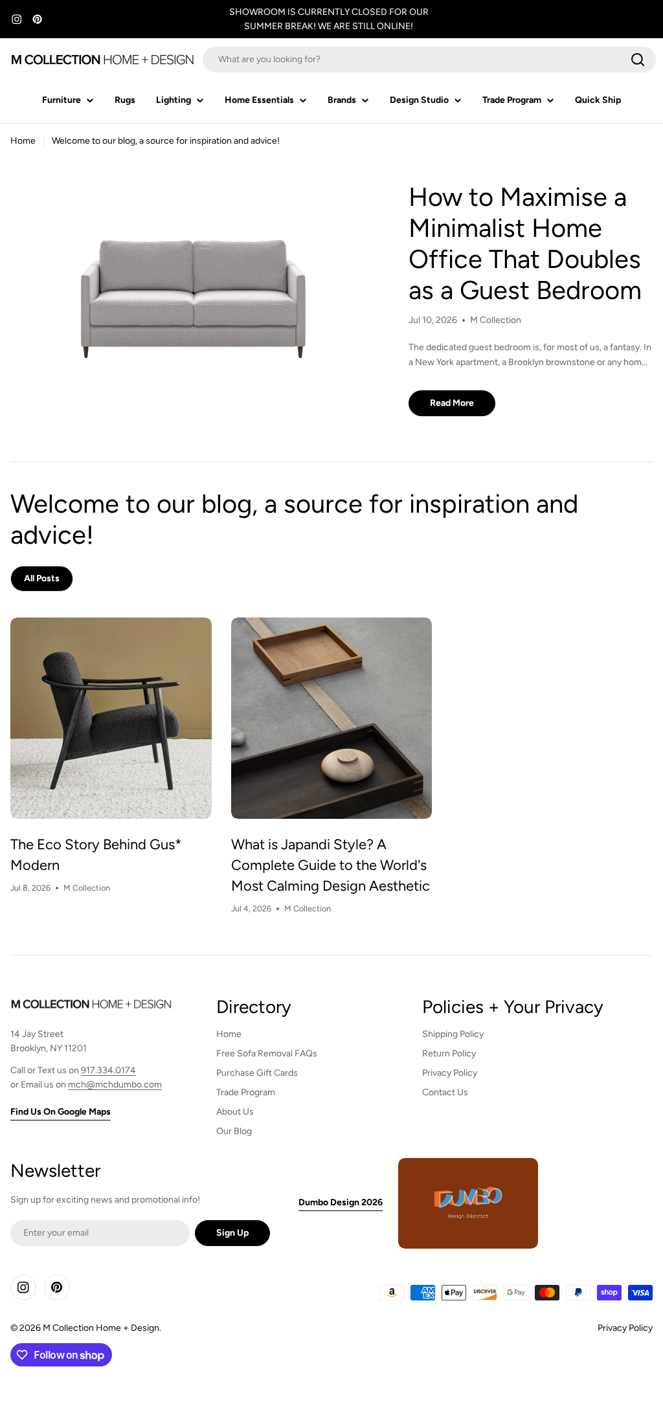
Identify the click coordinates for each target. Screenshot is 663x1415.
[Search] (638, 59)
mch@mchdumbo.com (115, 1084)
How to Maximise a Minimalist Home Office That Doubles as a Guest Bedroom (525, 243)
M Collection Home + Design (101, 1327)
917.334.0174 (108, 1070)
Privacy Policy (625, 1327)
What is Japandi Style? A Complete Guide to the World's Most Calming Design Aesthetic (330, 865)
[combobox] (429, 59)
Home (23, 140)
